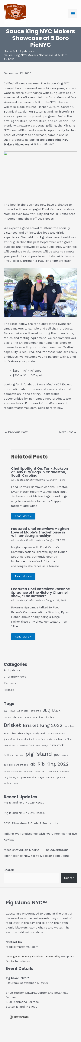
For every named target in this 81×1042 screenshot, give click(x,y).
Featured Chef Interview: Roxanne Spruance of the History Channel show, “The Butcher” (40, 592)
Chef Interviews (35, 480)
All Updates (18, 480)
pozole (64, 755)
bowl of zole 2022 (48, 717)
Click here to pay (50, 408)
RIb (33, 764)
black (56, 710)
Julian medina (54, 739)
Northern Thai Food (14, 755)
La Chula (68, 739)
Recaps (9, 690)
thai (44, 771)
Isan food (40, 739)
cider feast (69, 726)
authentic (36, 711)
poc (57, 754)
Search (9, 870)
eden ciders (10, 733)
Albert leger (23, 711)
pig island (38, 754)
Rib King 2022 (53, 764)
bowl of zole (30, 717)
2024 (6, 711)
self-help (28, 771)
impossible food (25, 739)
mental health (11, 745)
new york (57, 745)
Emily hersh (39, 733)
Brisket (12, 725)
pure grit (8, 765)
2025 (13, 711)
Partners (10, 683)
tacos (37, 771)
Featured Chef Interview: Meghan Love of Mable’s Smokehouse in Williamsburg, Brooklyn (40, 532)
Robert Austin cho (13, 771)
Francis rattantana (56, 733)
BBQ (46, 710)
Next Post (68, 432)
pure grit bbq (21, 765)
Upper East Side (28, 777)
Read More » (23, 516)
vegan (41, 777)
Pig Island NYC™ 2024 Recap (24, 813)
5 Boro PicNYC (44, 144)
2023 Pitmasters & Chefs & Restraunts (31, 823)
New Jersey (42, 745)
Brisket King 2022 (43, 725)
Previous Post (16, 432)
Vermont (50, 777)
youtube (61, 777)
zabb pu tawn (11, 783)
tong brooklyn (11, 777)
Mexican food (27, 745)
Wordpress (67, 956)
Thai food (53, 771)
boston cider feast (13, 717)
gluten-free (9, 739)
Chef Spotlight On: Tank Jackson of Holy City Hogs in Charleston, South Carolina (39, 472)
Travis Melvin (22, 961)
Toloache (64, 771)
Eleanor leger (24, 733)
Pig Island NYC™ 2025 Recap (24, 802)
